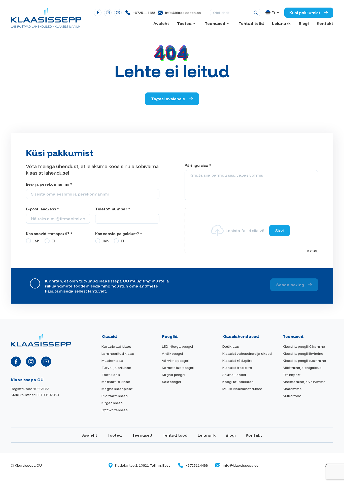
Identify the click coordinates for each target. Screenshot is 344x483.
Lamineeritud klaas (117, 353)
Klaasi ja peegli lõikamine (304, 346)
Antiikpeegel (172, 353)
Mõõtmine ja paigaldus (302, 367)
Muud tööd (292, 396)
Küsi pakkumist (304, 12)
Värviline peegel (175, 360)
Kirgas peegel (173, 374)
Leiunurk (281, 23)
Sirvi (279, 230)
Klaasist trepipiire (237, 367)
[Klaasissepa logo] (46, 17)
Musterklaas (112, 360)
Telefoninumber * (112, 209)
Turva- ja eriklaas (116, 367)
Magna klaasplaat (116, 389)
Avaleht (161, 23)
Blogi (304, 23)
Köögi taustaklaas (238, 381)
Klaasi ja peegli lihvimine (303, 353)
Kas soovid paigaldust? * (118, 233)
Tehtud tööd (251, 23)
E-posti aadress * (42, 209)
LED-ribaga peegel (177, 346)
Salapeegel (171, 381)
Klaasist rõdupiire (237, 360)
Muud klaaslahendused (242, 389)
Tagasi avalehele (168, 98)
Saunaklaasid (234, 374)
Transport (291, 374)
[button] (272, 13)
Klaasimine (292, 389)
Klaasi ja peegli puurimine (304, 360)
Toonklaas (110, 374)
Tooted (184, 23)
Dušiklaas (230, 346)
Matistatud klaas (115, 381)
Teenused (215, 23)
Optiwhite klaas (114, 410)
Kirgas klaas (112, 403)
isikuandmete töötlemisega (72, 285)
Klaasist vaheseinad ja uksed (247, 353)
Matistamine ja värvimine (304, 381)
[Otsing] (255, 12)
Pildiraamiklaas (114, 396)
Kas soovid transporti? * (49, 233)
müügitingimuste (147, 280)
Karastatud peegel (178, 367)
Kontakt (325, 23)
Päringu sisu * (198, 165)
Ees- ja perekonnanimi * (49, 184)
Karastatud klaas (116, 346)
